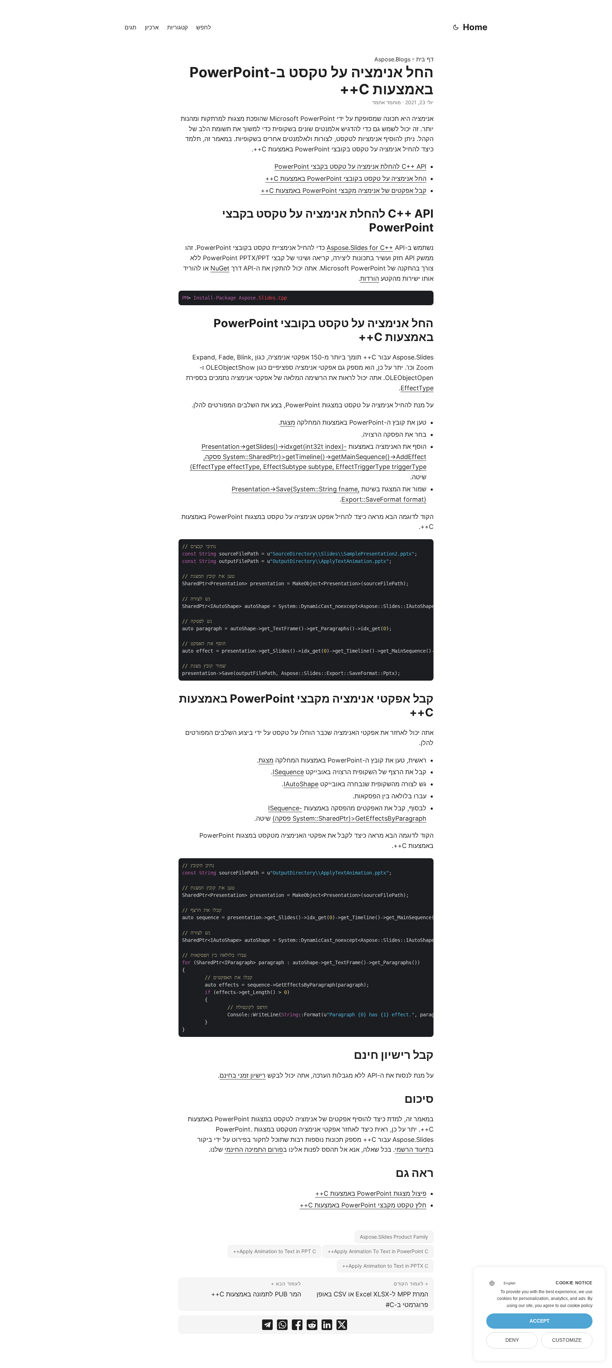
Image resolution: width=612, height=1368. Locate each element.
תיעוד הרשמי (412, 1149)
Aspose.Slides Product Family (394, 1237)
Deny (512, 1340)
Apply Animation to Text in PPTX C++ (385, 1266)
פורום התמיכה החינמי (254, 1149)
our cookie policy (576, 1305)
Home (475, 27)
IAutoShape (301, 784)
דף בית (425, 59)
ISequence (288, 772)
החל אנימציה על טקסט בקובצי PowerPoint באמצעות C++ (345, 178)
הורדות (369, 278)
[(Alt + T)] (456, 27)
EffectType (417, 388)
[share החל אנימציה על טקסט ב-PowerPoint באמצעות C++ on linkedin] (327, 1326)
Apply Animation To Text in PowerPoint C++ (378, 1251)
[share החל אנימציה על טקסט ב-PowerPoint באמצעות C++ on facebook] (297, 1326)
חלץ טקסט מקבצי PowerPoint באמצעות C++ (363, 1205)
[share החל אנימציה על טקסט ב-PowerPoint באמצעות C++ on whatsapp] (282, 1326)
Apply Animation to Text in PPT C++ (274, 1251)
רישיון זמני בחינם (243, 1075)
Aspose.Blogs (392, 59)
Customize (567, 1340)
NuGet (220, 268)
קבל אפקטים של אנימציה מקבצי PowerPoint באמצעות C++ (343, 190)
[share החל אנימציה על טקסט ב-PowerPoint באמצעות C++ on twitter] (341, 1326)
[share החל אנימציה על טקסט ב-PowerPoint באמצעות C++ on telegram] (267, 1326)
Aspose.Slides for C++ (360, 247)
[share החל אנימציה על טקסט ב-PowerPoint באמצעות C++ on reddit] (312, 1326)
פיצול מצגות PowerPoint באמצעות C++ (370, 1193)
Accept (539, 1321)
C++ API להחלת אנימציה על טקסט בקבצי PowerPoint (350, 166)
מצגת (287, 422)
